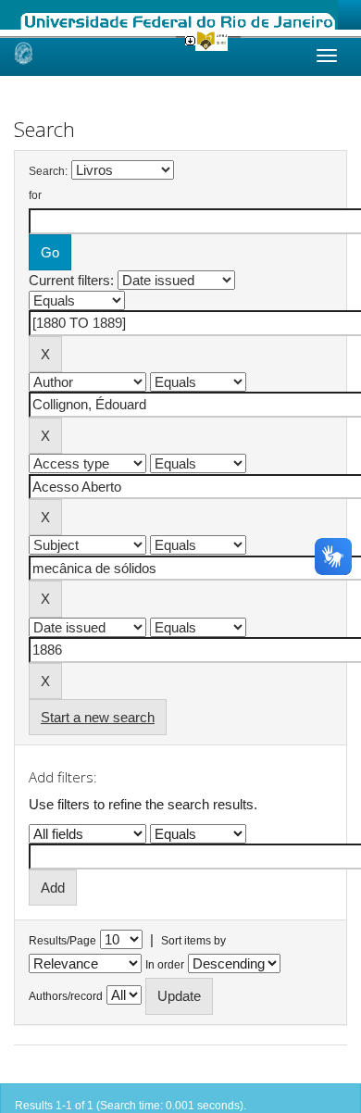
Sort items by (193, 940)
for (35, 195)
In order (164, 964)
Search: (48, 171)
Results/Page (62, 940)
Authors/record (66, 996)
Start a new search (98, 717)
